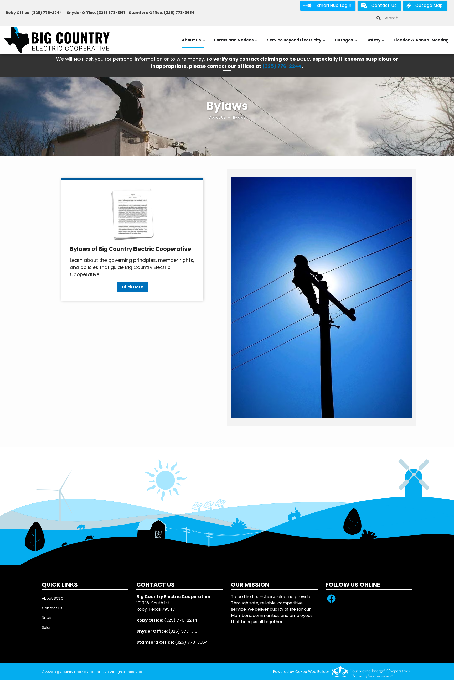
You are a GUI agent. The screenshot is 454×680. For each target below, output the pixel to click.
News (46, 617)
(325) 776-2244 (282, 66)
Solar (46, 627)
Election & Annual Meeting (421, 40)
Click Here (132, 287)
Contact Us (52, 608)
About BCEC (53, 598)
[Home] (57, 40)
